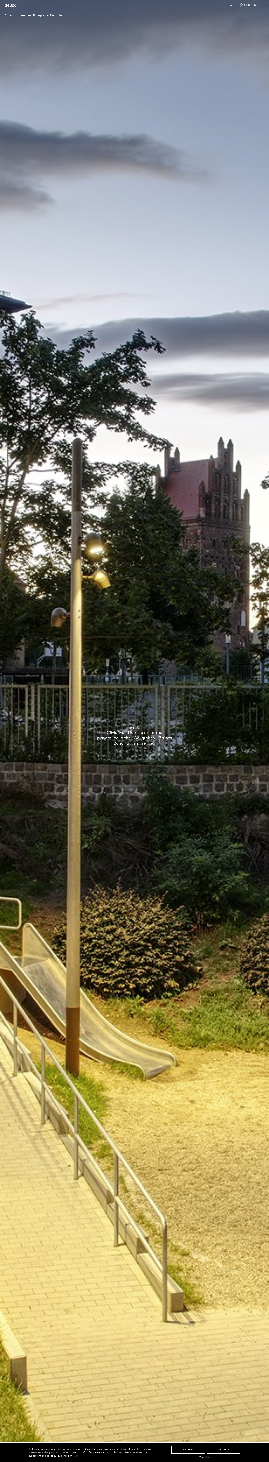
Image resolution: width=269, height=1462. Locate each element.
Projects (10, 15)
